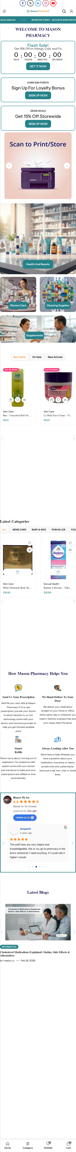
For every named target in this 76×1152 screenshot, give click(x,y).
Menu (4, 11)
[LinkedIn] (38, 3)
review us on (23, 817)
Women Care (18, 305)
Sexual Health (51, 583)
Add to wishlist (18, 400)
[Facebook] (23, 3)
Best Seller (19, 357)
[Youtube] (53, 3)
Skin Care (8, 411)
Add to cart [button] (17, 572)
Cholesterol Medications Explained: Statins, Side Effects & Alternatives (35, 953)
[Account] (71, 11)
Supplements (34, 335)
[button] (9, 166)
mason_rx (9, 960)
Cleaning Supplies (58, 305)
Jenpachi (25, 828)
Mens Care (19, 529)
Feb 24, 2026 (28, 960)
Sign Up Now (38, 95)
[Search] (64, 11)
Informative (9, 946)
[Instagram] (45, 3)
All (4, 529)
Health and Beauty (38, 264)
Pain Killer (58, 529)
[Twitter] (30, 3)
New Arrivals (55, 357)
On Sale (37, 357)
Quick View (24, 400)
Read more (11, 400)
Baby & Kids (39, 529)
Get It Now (38, 66)
